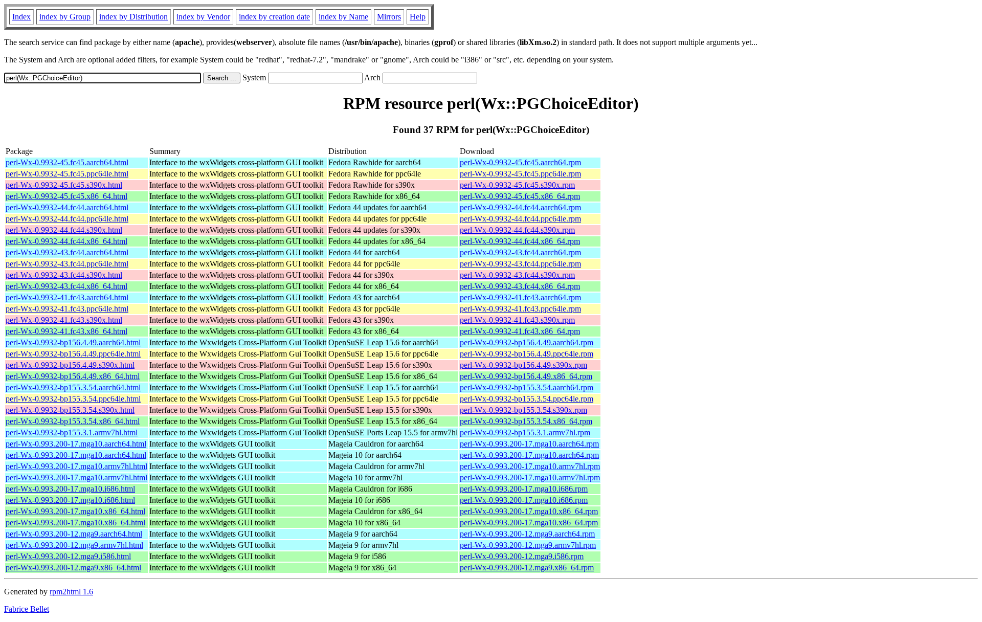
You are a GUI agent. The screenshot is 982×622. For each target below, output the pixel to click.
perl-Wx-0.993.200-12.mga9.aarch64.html (74, 533)
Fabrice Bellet (26, 609)
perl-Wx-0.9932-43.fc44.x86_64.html (66, 286)
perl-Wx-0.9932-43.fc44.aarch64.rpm (520, 252)
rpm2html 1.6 (71, 591)
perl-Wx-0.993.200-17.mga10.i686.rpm (524, 488)
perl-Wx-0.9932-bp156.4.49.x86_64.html (73, 376)
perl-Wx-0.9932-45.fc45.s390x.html (64, 185)
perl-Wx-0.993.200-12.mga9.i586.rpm (522, 556)
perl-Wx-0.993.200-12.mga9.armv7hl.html (74, 545)
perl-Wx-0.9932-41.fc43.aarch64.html (67, 297)
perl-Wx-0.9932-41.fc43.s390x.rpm (517, 320)
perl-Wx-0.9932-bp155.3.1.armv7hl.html (72, 432)
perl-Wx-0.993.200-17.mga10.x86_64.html (75, 511)
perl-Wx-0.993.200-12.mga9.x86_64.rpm (527, 567)
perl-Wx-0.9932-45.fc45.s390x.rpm (517, 185)
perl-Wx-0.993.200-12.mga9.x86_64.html (73, 567)
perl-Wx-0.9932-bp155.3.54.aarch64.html (73, 387)
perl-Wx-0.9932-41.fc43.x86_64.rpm (520, 331)
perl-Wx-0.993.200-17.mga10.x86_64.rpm (529, 511)
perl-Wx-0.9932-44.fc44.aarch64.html (67, 207)
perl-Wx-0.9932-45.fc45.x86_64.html (66, 196)
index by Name (343, 16)
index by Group (65, 16)
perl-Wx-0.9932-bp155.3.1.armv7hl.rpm (525, 432)
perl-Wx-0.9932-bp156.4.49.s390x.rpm (523, 365)
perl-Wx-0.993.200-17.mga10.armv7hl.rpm (530, 466)
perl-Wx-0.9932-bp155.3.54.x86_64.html (73, 421)
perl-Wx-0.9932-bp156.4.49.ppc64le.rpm (526, 353)
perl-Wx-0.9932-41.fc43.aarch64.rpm (520, 297)
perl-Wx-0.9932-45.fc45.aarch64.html (67, 162)
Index (21, 16)
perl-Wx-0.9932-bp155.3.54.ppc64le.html (73, 398)
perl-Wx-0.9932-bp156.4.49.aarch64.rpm (526, 342)
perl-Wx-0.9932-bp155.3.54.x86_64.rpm (526, 421)
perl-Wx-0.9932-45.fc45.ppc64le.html (67, 173)
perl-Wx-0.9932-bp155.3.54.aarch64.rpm (526, 387)
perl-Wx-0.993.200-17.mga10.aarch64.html (76, 443)
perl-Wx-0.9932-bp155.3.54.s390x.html (70, 410)
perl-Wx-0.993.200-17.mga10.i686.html (70, 488)
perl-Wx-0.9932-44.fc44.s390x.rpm (517, 230)
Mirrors (389, 16)
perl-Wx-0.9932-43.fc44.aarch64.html (67, 252)
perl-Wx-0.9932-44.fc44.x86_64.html (66, 241)
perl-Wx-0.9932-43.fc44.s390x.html (64, 275)
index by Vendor (203, 16)
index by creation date (274, 16)
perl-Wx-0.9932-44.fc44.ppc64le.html (67, 218)
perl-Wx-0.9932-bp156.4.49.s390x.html (70, 365)
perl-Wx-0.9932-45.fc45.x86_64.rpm (520, 196)
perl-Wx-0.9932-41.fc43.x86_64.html (66, 331)
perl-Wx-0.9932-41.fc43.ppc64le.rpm (520, 308)
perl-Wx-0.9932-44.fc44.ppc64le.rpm (520, 218)
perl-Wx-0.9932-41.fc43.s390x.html (64, 320)
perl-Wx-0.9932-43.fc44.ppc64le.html (67, 263)
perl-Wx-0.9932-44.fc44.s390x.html (64, 230)
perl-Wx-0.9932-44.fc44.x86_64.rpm (520, 241)
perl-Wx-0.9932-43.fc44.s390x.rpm (517, 275)
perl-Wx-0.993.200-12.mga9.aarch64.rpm (527, 533)
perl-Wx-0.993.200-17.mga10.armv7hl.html (76, 466)
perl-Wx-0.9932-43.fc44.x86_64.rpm (520, 286)
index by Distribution (133, 16)
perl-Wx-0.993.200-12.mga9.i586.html (68, 556)
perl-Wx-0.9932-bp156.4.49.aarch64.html (73, 342)
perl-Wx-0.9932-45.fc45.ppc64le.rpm (520, 173)
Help (418, 16)
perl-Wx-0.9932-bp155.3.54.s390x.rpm (523, 410)
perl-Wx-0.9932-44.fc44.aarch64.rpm (520, 207)
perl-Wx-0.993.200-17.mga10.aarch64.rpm (529, 443)
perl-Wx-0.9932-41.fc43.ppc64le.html (67, 308)
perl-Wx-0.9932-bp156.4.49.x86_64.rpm (526, 376)
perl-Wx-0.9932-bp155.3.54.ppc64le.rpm (526, 398)
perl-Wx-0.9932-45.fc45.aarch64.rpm (520, 162)
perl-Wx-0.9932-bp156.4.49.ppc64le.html (73, 353)
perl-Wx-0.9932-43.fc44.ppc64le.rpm (520, 263)
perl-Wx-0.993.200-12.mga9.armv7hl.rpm (528, 545)
